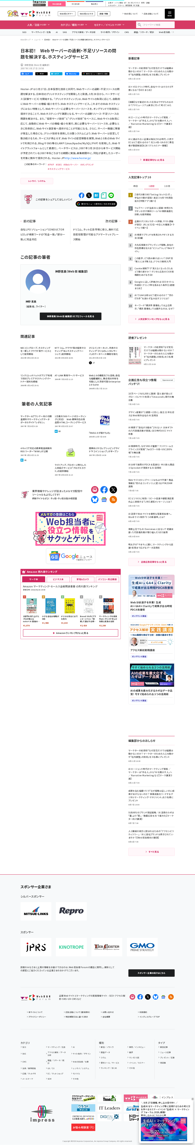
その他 (75, 1078)
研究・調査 (145, 3)
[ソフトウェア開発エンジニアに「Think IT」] (109, 1099)
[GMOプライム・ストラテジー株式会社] (142, 947)
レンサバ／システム (81, 1068)
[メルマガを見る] (132, 997)
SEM (49, 1078)
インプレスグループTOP (150, 1016)
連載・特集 (103, 13)
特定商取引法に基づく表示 (77, 1016)
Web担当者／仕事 (167, 32)
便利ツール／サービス (110, 1062)
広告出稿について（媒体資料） (78, 1012)
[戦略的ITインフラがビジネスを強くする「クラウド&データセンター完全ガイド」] (83, 1099)
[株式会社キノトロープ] (71, 947)
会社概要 (106, 1016)
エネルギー (112, 5)
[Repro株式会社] (71, 911)
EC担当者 (75, 4)
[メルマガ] (95, 489)
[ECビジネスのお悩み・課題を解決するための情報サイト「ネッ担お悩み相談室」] (83, 1128)
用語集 (163, 1062)
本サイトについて (36, 1012)
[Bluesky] (155, 997)
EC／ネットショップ (55, 1073)
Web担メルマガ (86, 13)
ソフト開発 (118, 3)
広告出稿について (151, 13)
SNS (65, 32)
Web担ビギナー (66, 13)
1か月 (167, 186)
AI (57, 32)
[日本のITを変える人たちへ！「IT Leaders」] (109, 1109)
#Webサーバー (71, 164)
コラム (103, 1057)
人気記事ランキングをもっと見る (153, 319)
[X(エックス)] (113, 489)
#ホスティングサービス (59, 168)
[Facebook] (104, 489)
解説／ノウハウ (107, 1047)
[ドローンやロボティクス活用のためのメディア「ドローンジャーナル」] (136, 1119)
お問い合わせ (108, 1012)
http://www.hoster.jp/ (77, 158)
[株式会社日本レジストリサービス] (36, 947)
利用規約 (143, 1012)
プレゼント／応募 (167, 1057)
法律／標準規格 (29, 1068)
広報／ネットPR (29, 1073)
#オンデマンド (87, 164)
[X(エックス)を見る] (148, 997)
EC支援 (136, 5)
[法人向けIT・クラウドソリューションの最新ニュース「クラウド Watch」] (83, 1109)
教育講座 (128, 5)
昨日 (135, 186)
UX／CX (51, 1068)
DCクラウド (135, 3)
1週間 (151, 186)
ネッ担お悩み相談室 (67, 498)
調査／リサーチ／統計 (144, 32)
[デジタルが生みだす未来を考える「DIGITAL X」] (109, 1119)
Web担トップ (26, 39)
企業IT (110, 3)
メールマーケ (27, 1078)
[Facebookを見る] (140, 997)
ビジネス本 (58, 579)
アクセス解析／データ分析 (84, 32)
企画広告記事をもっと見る (154, 561)
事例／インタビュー (137, 1047)
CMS (127, 32)
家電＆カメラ (83, 579)
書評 (131, 1052)
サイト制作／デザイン (110, 32)
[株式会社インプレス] (42, 1114)
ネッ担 (53, 498)
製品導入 (94, 4)
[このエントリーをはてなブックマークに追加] (96, 195)
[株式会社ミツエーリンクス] (36, 911)
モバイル (76, 1073)
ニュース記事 (165, 1052)
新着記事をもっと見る (153, 159)
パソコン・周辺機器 (107, 579)
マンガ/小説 (134, 1057)
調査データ (105, 1052)
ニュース (37, 39)
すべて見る (154, 851)
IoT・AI (127, 3)
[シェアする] (81, 195)
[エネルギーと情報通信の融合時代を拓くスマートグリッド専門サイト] (136, 1109)
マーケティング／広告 (41, 32)
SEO (24, 32)
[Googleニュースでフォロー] (163, 997)
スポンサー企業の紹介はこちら (151, 972)
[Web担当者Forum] (35, 998)
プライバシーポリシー (37, 1016)
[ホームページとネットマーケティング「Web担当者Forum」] (136, 1099)
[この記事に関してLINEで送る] (111, 195)
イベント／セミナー (137, 1062)
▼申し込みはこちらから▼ (153, 1115)
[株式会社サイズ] (106, 947)
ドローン (121, 5)
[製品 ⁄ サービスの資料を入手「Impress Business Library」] (83, 1119)
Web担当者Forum (35, 13)
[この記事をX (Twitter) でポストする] (89, 195)
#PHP (51, 164)
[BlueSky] (95, 499)
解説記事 (164, 1047)
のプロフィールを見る (70, 316)
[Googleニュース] (104, 499)
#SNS (59, 164)
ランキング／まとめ (109, 1068)
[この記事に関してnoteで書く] (104, 195)
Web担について (131, 13)
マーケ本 (33, 579)
